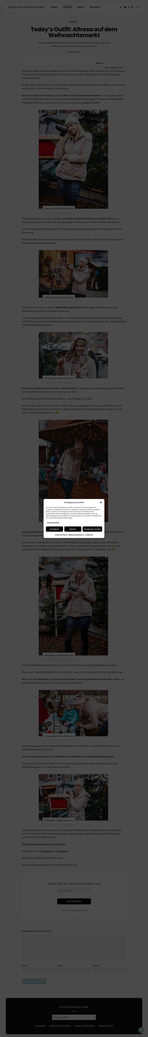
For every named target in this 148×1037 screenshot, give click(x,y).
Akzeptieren (54, 529)
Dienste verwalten (53, 522)
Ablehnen (72, 529)
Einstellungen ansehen (92, 529)
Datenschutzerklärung (76, 535)
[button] (101, 502)
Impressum (89, 535)
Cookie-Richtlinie (61, 535)
